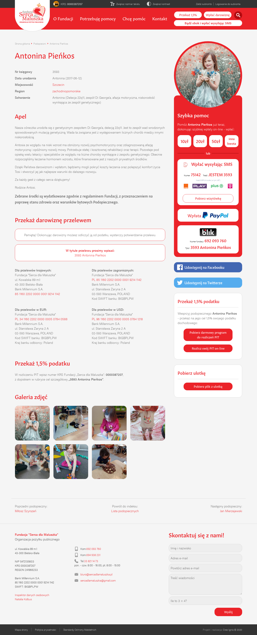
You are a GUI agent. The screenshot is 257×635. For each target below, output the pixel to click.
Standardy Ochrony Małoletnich (79, 629)
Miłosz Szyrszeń (25, 511)
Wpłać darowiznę (218, 14)
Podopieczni (39, 43)
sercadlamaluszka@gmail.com (98, 580)
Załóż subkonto (204, 4)
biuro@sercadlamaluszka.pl (96, 574)
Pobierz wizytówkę (208, 198)
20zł (200, 141)
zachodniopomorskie (66, 91)
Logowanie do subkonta (227, 4)
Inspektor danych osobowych (32, 595)
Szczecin (58, 84)
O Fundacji (63, 18)
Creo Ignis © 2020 (232, 629)
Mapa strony (21, 629)
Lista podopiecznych (125, 511)
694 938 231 (93, 555)
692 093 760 (93, 549)
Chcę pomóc (134, 18)
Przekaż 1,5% (188, 14)
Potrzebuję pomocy (98, 18)
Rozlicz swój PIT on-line (208, 348)
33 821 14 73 (91, 561)
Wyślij (228, 611)
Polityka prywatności (45, 629)
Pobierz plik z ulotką (208, 386)
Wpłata (195, 215)
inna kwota (231, 140)
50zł (216, 141)
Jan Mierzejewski (231, 511)
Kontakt (159, 18)
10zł (184, 141)
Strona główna (22, 43)
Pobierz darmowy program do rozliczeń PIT (208, 334)
